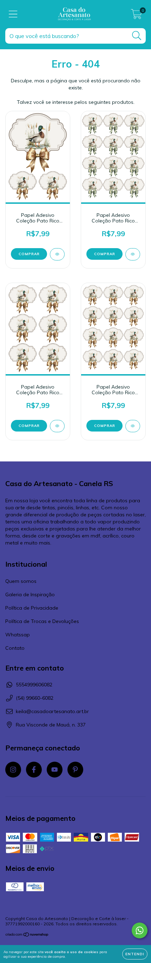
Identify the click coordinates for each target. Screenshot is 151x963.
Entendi (134, 954)
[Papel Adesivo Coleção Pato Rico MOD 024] (57, 254)
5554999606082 (34, 684)
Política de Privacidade (31, 608)
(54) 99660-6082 (34, 698)
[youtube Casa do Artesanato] (55, 770)
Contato (15, 648)
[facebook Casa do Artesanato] (34, 770)
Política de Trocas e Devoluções (42, 621)
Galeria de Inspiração (30, 594)
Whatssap (17, 634)
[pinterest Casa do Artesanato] (75, 770)
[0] (136, 16)
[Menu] (13, 14)
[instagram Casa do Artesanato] (13, 770)
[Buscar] (137, 35)
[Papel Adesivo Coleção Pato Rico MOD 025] (57, 426)
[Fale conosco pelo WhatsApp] (139, 930)
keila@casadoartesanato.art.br (52, 711)
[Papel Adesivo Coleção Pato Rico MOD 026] (132, 426)
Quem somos (21, 581)
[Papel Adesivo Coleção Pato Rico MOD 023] (132, 254)
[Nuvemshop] (27, 935)
